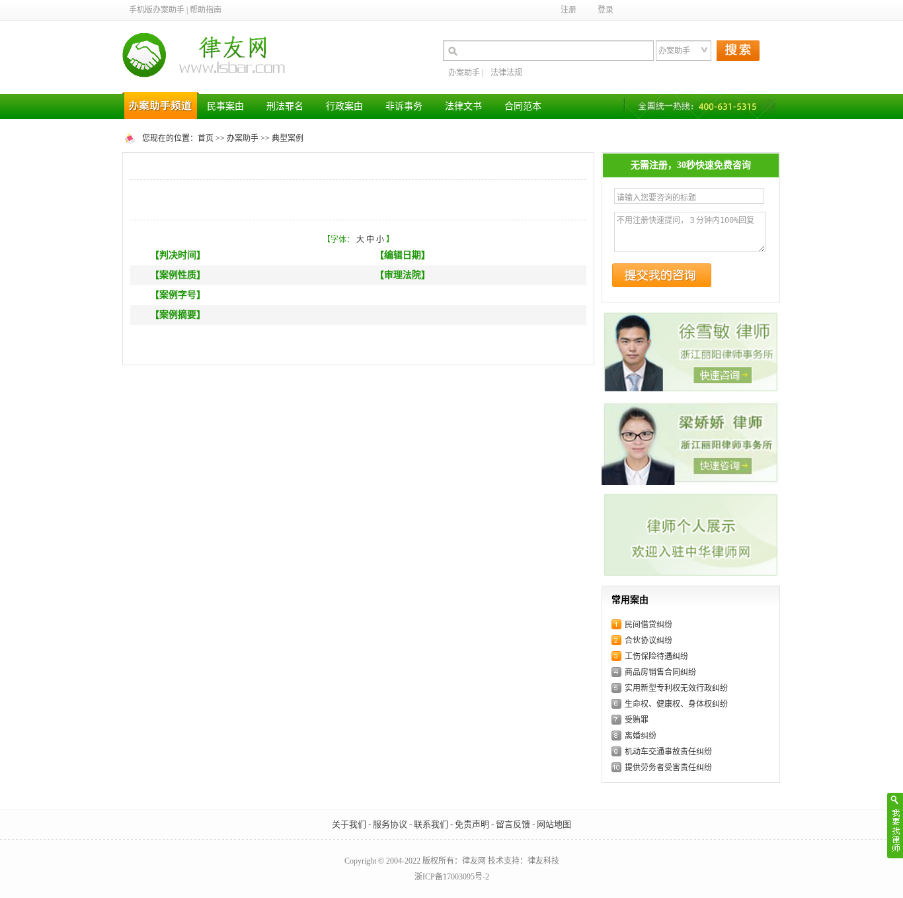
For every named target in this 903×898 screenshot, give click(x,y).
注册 (568, 10)
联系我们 (431, 824)
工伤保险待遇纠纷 (656, 656)
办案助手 (464, 72)
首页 (206, 138)
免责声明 (472, 824)
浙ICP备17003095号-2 (451, 876)
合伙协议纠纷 (648, 640)
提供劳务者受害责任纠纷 (668, 767)
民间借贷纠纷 (648, 624)
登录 (605, 10)
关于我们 (349, 824)
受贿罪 (636, 720)
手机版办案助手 (156, 10)
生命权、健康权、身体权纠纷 (676, 704)
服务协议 (390, 824)
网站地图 (554, 824)
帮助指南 (205, 10)
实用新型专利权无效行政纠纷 (676, 688)
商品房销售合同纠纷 (660, 672)
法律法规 (506, 72)
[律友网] (208, 55)
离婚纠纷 (640, 736)
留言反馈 (513, 824)
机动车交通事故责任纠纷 (668, 751)
